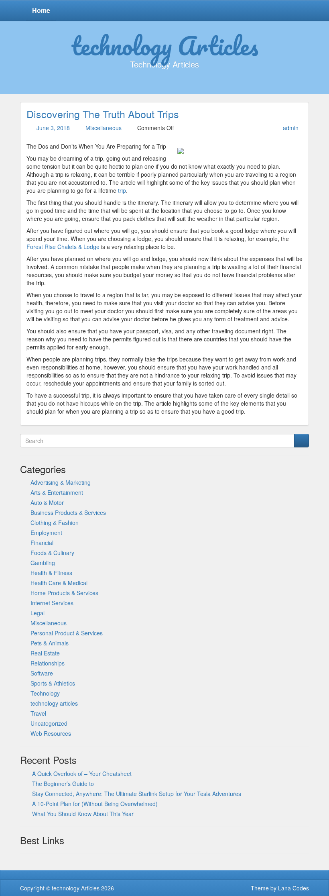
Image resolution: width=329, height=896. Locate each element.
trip (121, 190)
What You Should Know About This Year (83, 814)
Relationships (47, 663)
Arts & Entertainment (56, 492)
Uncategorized (48, 723)
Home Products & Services (64, 593)
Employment (46, 533)
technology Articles (164, 45)
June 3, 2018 (53, 128)
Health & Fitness (51, 573)
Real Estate (45, 653)
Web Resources (50, 733)
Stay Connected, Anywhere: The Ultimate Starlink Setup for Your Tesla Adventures (136, 794)
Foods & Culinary (52, 553)
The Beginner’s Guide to (63, 784)
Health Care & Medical (58, 583)
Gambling (42, 563)
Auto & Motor (47, 502)
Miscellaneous (103, 128)
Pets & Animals (49, 643)
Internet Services (51, 603)
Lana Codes (293, 888)
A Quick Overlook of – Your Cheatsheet (82, 773)
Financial (41, 543)
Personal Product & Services (66, 633)
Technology (45, 693)
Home (41, 10)
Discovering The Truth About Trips (102, 113)
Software (41, 673)
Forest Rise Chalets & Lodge (63, 247)
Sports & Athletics (52, 683)
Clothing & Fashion (54, 522)
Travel (38, 713)
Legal (37, 613)
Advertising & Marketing (60, 482)
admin (291, 128)
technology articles (54, 703)
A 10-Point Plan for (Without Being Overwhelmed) (95, 804)
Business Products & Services (68, 512)
